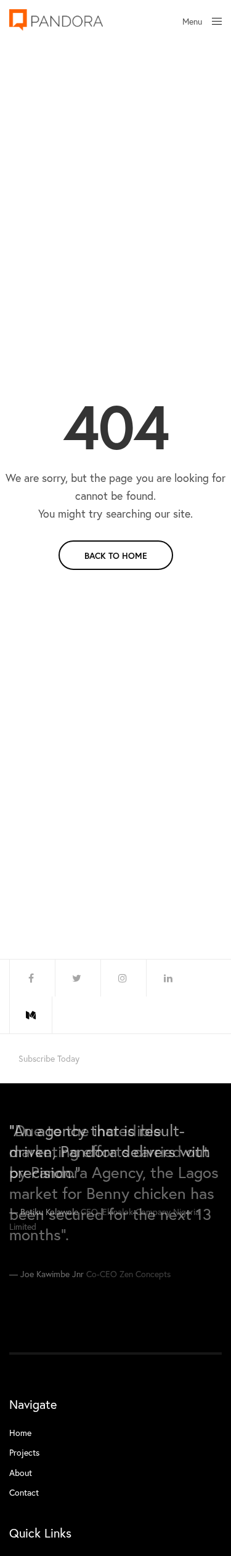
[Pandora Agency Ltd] (56, 20)
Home (20, 1432)
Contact (24, 1492)
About (20, 1472)
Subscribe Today (48, 1058)
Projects (24, 1452)
